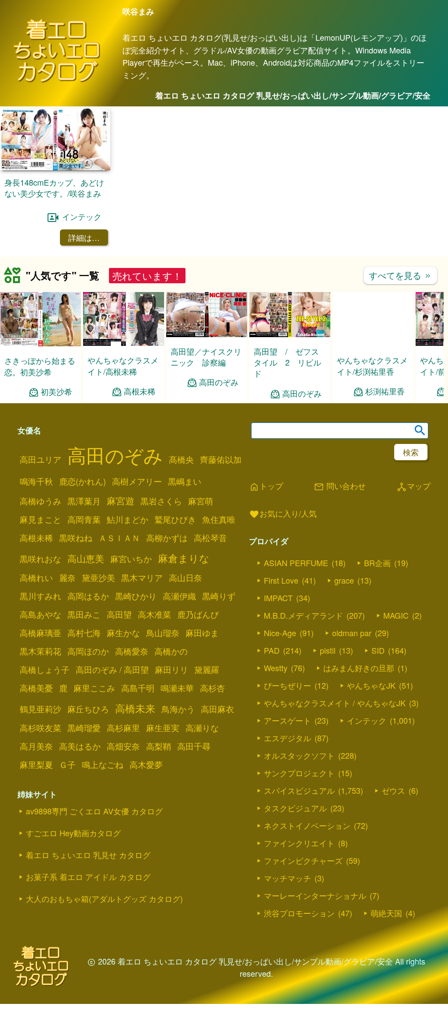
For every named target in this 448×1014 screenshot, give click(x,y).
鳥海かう (178, 709)
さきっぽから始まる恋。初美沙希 (39, 366)
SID (378, 650)
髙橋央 (181, 459)
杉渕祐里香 (385, 391)
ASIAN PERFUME (296, 562)
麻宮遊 (120, 500)
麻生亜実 (162, 727)
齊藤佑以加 (221, 459)
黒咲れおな (40, 558)
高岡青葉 (84, 519)
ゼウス (393, 790)
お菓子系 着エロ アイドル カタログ (88, 876)
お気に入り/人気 (283, 514)
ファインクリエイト (299, 842)
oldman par (351, 632)
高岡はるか (88, 596)
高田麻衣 (217, 709)
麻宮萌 (200, 501)
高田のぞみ (218, 382)
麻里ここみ (94, 688)
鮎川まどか (127, 519)
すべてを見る (400, 275)
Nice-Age (280, 632)
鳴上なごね (102, 764)
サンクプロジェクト (299, 772)
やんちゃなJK (371, 685)
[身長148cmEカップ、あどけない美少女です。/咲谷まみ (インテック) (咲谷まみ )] (55, 167)
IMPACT (278, 597)
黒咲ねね (75, 537)
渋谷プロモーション (299, 912)
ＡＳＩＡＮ (119, 537)
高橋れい (36, 577)
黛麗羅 (206, 669)
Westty (275, 667)
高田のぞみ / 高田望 (112, 669)
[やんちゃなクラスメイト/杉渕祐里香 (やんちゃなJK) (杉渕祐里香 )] (372, 343)
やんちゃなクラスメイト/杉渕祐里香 (372, 365)
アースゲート (287, 720)
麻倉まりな (184, 557)
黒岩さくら (161, 501)
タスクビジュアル (295, 807)
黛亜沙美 (98, 577)
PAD (272, 650)
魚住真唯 (218, 519)
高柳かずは (167, 537)
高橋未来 (135, 708)
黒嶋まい (184, 481)
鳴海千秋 (36, 481)
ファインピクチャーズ (303, 860)
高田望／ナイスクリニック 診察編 (206, 356)
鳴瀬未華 (177, 688)
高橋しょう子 (45, 669)
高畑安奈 (123, 746)
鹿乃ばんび (198, 614)
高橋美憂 (36, 688)
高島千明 (137, 688)
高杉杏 (212, 688)
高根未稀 (139, 391)
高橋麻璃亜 (40, 632)
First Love (281, 580)
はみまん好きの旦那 (358, 667)
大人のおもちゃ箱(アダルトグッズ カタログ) (104, 898)
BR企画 (377, 562)
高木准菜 (154, 614)
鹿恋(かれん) (82, 481)
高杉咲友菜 (40, 727)
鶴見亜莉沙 (40, 709)
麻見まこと (40, 519)
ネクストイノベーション (307, 825)
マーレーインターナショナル (315, 895)
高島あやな (40, 614)
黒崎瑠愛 (84, 727)
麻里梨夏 (36, 764)
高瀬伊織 (179, 596)
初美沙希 (56, 391)
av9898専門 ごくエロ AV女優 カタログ (94, 810)
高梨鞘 (158, 746)
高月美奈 (36, 746)
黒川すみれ (40, 596)
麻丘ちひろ (88, 709)
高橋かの (171, 651)
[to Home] (57, 81)
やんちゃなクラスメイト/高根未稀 (123, 365)
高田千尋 (193, 746)
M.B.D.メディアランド (303, 615)
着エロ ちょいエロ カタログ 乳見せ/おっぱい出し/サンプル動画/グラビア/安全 (292, 95)
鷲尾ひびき (175, 519)
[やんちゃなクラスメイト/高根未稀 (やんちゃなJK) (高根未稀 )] (123, 343)
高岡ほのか (88, 651)
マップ (413, 486)
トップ (266, 486)
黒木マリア (142, 577)
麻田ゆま (202, 632)
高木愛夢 (146, 764)
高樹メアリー (137, 481)
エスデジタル (287, 737)
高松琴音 (210, 537)
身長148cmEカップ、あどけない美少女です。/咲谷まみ (54, 187)
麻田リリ (171, 669)
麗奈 (67, 577)
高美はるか (80, 746)
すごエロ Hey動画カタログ (73, 832)
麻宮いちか (131, 558)
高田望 (119, 614)
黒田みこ (84, 614)
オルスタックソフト (299, 755)
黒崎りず (218, 596)
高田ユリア (40, 459)
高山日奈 (185, 577)
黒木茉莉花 (40, 651)
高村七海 (84, 632)
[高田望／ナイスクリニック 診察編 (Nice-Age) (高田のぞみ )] (206, 334)
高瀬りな (202, 727)
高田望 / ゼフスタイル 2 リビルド (287, 362)
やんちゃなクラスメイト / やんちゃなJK (335, 702)
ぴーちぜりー (287, 685)
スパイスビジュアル (299, 790)
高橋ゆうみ (40, 501)
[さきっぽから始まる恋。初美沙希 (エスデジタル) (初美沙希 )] (40, 343)
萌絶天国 (386, 912)
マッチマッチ (287, 877)
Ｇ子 (67, 764)
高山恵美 (85, 558)
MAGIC (396, 615)
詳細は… (84, 237)
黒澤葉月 (84, 501)
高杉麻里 (123, 727)
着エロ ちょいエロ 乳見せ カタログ (88, 854)
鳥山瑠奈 (162, 632)
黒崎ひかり (136, 596)
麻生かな (123, 632)
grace (344, 580)
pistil (328, 650)
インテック (82, 216)
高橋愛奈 (131, 651)
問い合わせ (340, 486)
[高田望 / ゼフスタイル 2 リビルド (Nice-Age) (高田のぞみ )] (289, 334)
